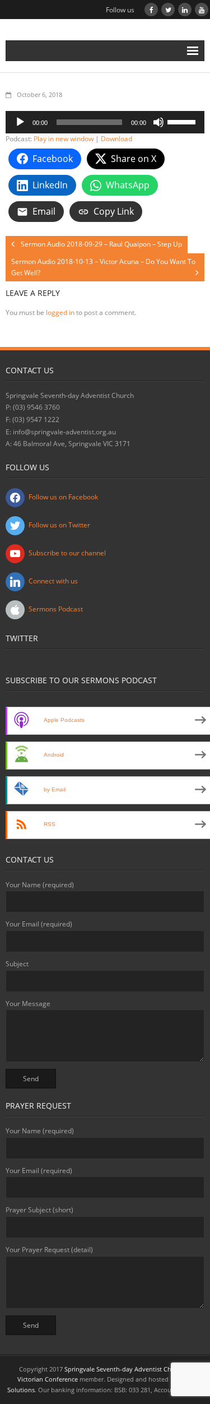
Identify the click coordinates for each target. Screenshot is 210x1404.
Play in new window (64, 138)
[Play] (20, 122)
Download (116, 138)
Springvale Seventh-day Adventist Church (124, 1369)
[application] (105, 122)
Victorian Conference (47, 1379)
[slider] (183, 121)
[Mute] (158, 122)
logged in (60, 312)
